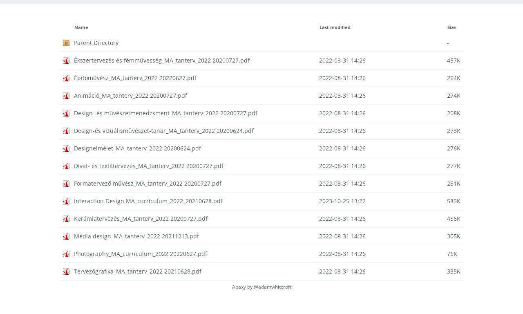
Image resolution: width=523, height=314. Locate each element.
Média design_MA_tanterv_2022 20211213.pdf (136, 236)
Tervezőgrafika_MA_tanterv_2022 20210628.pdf (137, 271)
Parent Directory (96, 43)
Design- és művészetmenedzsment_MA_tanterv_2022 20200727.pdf (165, 113)
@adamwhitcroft (272, 286)
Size (451, 27)
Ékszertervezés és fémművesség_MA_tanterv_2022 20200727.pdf (162, 60)
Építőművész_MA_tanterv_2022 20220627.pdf (135, 78)
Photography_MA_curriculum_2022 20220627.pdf (140, 254)
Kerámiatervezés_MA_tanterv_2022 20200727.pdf (141, 218)
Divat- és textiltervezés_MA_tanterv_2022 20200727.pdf (149, 166)
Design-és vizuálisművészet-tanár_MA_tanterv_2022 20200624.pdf (164, 131)
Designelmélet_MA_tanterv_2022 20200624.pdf (137, 148)
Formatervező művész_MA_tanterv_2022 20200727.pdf (147, 183)
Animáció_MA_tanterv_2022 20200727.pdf (130, 95)
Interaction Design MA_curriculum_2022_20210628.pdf (148, 201)
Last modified (335, 27)
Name (81, 27)
